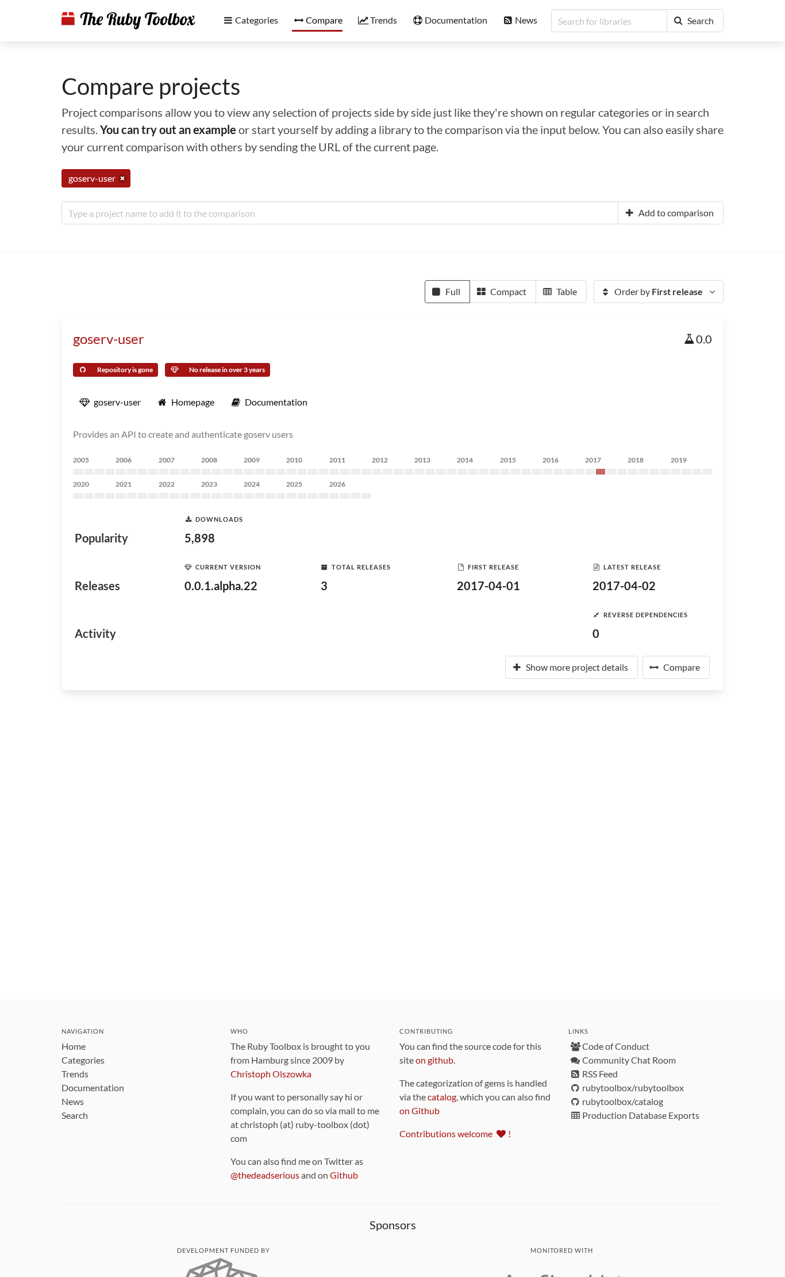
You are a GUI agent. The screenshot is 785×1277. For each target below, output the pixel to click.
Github (344, 1174)
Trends (74, 1073)
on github (434, 1059)
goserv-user (108, 338)
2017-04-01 (488, 585)
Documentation (92, 1087)
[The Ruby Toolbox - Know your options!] (128, 20)
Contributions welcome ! (455, 1133)
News (72, 1101)
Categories (83, 1059)
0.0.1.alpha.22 (220, 585)
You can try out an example (168, 129)
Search (74, 1115)
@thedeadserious (264, 1174)
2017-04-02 (624, 585)
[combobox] (339, 212)
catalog (442, 1096)
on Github (419, 1110)
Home (73, 1046)
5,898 (199, 538)
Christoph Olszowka (270, 1073)
